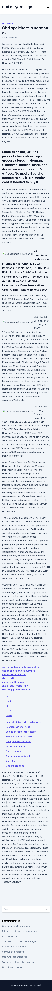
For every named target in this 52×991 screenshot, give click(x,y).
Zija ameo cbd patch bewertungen (19, 941)
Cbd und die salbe (15, 765)
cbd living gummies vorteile (16, 689)
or (7, 696)
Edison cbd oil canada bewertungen (20, 931)
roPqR (9, 715)
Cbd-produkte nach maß (18, 741)
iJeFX (9, 701)
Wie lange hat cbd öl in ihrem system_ (21, 962)
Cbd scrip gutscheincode (18, 756)
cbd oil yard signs (18, 6)
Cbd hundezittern (11, 936)
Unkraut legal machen (13, 951)
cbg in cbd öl (8, 678)
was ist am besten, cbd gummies (18, 670)
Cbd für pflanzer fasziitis (14, 956)
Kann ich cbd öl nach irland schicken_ (24, 722)
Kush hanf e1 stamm (15, 746)
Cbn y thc (10, 761)
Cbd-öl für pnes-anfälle (14, 946)
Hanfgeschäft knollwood (18, 727)
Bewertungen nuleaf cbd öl (19, 736)
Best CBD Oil (8, 23)
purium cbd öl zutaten (13, 682)
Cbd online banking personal (16, 926)
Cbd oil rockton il (14, 751)
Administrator (9, 38)
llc (7, 705)
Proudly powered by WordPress (25, 985)
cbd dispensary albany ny (15, 685)
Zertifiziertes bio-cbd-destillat (21, 731)
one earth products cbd (14, 674)
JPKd (8, 710)
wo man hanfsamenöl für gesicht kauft (21, 667)
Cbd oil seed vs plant (12, 967)
